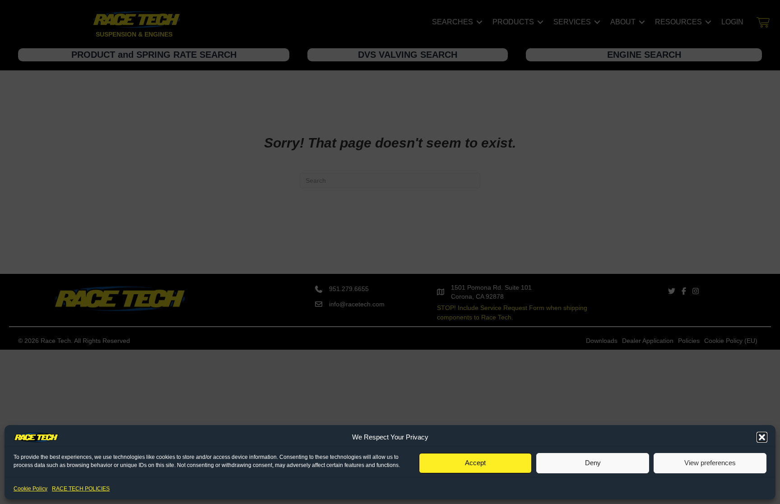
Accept (475, 463)
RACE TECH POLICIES (81, 489)
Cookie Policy (30, 489)
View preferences (710, 463)
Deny (593, 463)
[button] (761, 437)
